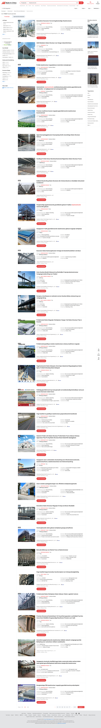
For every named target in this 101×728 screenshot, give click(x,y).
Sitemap (67, 713)
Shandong (6, 72)
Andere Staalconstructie (8, 23)
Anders (5, 67)
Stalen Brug (90, 110)
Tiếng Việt (85, 715)
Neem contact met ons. (9, 87)
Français (30, 715)
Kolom (30, 5)
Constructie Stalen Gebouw (93, 121)
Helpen (83, 8)
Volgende (80, 707)
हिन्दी (72, 715)
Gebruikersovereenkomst (37, 713)
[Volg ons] (79, 713)
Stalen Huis (90, 114)
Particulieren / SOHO (7, 57)
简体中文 (16, 715)
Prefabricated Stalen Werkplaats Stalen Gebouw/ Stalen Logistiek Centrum (57, 594)
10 (22, 707)
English (12, 715)
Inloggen (98, 3)
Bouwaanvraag (91, 118)
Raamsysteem (91, 123)
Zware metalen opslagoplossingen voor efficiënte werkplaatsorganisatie (56, 483)
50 (28, 707)
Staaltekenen (37, 5)
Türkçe (80, 715)
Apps (89, 8)
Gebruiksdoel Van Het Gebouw (62, 5)
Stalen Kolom (7, 29)
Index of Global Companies (70, 716)
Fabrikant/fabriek (8, 52)
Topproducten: (22, 5)
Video (19, 20)
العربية (63, 715)
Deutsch (39, 715)
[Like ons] (76, 713)
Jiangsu (6, 74)
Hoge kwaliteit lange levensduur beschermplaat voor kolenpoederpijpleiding (57, 572)
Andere (5, 55)
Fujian (5, 78)
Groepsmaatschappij (8, 53)
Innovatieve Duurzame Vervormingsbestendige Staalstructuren (54, 21)
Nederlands (68, 715)
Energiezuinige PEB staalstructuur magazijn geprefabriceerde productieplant (57, 685)
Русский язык (54, 715)
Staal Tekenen (43, 5)
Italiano (48, 715)
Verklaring (29, 713)
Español (34, 715)
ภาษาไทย (76, 715)
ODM (5, 64)
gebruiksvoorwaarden (62, 723)
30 (25, 707)
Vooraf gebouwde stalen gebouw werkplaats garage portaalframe (54, 528)
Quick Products (38, 716)
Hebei (5, 79)
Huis (33, 5)
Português (44, 715)
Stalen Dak (7, 25)
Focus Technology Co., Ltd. (49, 719)
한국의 (59, 715)
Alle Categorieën (6, 8)
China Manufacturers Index (48, 716)
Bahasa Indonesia (92, 715)
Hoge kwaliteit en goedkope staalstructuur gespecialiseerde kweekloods (56, 414)
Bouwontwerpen (72, 5)
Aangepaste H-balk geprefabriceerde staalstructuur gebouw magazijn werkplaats (59, 228)
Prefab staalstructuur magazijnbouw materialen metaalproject (53, 65)
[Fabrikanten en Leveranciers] (8, 2)
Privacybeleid (45, 713)
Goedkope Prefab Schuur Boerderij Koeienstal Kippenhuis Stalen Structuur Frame (59, 159)
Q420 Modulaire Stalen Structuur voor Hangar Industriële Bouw (53, 43)
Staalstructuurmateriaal (51, 5)
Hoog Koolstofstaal (92, 116)
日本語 (26, 715)
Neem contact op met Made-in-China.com (57, 713)
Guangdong (6, 76)
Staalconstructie (91, 112)
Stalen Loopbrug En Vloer (8, 31)
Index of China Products (58, 716)
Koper (75, 8)
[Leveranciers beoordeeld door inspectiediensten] (8, 42)
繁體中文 (21, 715)
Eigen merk (6, 65)
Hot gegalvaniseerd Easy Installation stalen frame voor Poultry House (93, 37)
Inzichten (72, 713)
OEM (5, 62)
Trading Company (8, 50)
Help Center (24, 713)
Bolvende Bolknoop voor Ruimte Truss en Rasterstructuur (52, 550)
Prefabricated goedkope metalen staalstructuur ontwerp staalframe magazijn (58, 344)
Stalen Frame (7, 27)
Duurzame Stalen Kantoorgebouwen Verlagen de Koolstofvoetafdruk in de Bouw (58, 250)
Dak (26, 5)
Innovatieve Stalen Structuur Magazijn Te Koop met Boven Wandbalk (55, 505)
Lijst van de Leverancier (19, 16)
